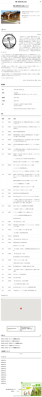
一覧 (40, 335)
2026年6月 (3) (3, 362)
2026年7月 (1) (3, 360)
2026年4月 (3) (3, 366)
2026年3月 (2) (3, 368)
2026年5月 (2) (3, 364)
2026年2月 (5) (3, 370)
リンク (18, 391)
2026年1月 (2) (3, 372)
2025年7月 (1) (3, 381)
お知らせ (12, 391)
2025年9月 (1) (3, 377)
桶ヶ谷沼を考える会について (11, 389)
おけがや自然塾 (21, 389)
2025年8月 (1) (3, 379)
